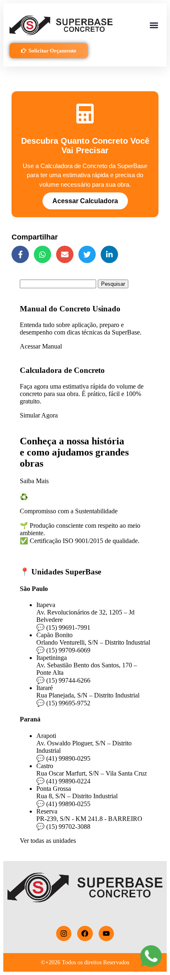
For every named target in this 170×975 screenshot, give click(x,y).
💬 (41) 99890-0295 (63, 758)
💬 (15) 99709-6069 (63, 650)
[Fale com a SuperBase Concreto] (151, 956)
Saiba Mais (34, 480)
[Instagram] (63, 933)
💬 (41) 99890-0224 (63, 781)
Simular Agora (39, 415)
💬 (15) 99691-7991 (63, 627)
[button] (154, 25)
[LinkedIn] (109, 254)
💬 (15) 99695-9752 (63, 703)
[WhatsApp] (42, 254)
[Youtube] (106, 933)
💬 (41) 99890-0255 (63, 803)
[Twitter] (87, 254)
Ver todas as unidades (48, 840)
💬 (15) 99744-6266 (63, 680)
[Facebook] (20, 254)
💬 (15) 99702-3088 (63, 826)
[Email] (64, 254)
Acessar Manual (41, 346)
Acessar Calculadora (85, 200)
